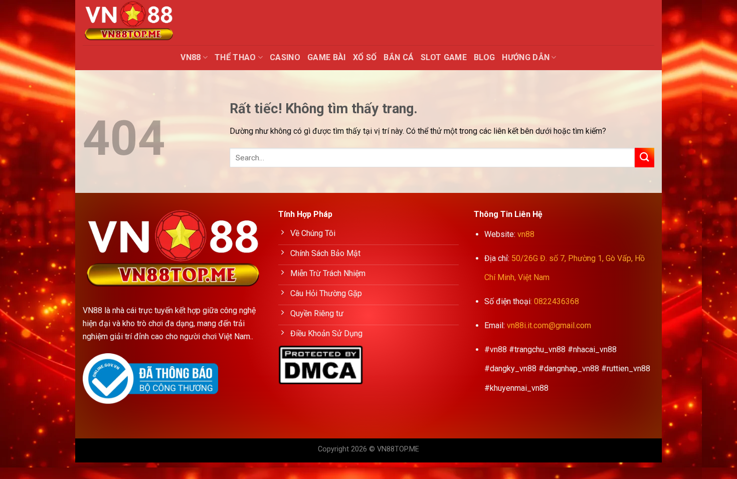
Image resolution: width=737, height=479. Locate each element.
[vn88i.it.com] (133, 22)
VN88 (190, 57)
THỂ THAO (235, 57)
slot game (444, 57)
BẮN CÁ (399, 57)
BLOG (484, 57)
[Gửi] (644, 157)
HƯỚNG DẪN (525, 57)
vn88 (525, 234)
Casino (285, 57)
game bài (326, 57)
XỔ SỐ (365, 57)
